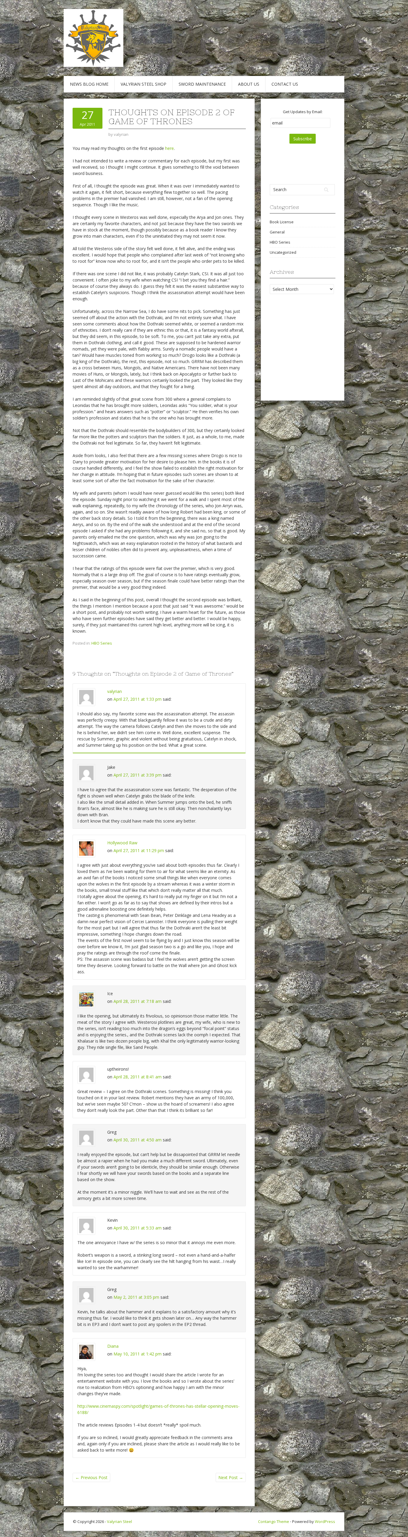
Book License (282, 222)
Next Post (230, 1477)
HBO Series (101, 643)
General (277, 232)
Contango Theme (273, 1521)
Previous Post (91, 1477)
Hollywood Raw (122, 843)
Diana (113, 1346)
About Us (248, 84)
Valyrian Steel (119, 1521)
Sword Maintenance (202, 84)
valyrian (114, 691)
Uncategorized (283, 252)
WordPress (325, 1521)
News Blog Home (89, 84)
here (169, 148)
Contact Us (285, 84)
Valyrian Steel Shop (143, 84)
